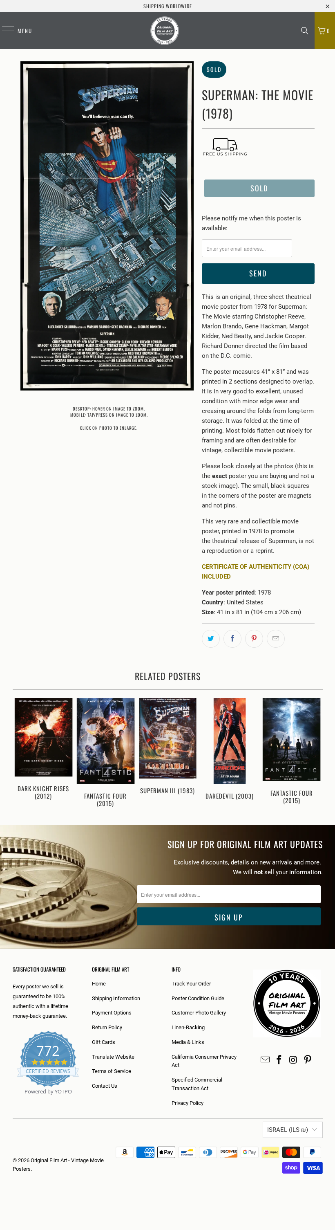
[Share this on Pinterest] (254, 639)
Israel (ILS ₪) (287, 1129)
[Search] (305, 30)
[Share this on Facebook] (232, 639)
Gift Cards (103, 1042)
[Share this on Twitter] (211, 639)
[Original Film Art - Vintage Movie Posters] (164, 30)
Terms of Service (111, 1071)
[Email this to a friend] (276, 639)
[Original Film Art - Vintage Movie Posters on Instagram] (294, 1060)
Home (99, 984)
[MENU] (4, 30)
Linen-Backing (188, 1027)
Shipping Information (116, 998)
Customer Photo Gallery (199, 1013)
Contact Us (104, 1086)
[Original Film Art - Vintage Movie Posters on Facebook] (279, 1060)
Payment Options (112, 1013)
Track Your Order (191, 984)
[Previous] (20, 753)
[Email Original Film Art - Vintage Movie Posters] (265, 1060)
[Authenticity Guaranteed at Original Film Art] (13, 1101)
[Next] (315, 753)
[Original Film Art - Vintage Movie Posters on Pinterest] (308, 1060)
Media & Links (188, 1042)
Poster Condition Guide (198, 998)
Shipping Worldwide (167, 5)
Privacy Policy (187, 1103)
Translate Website (113, 1057)
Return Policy (107, 1027)
